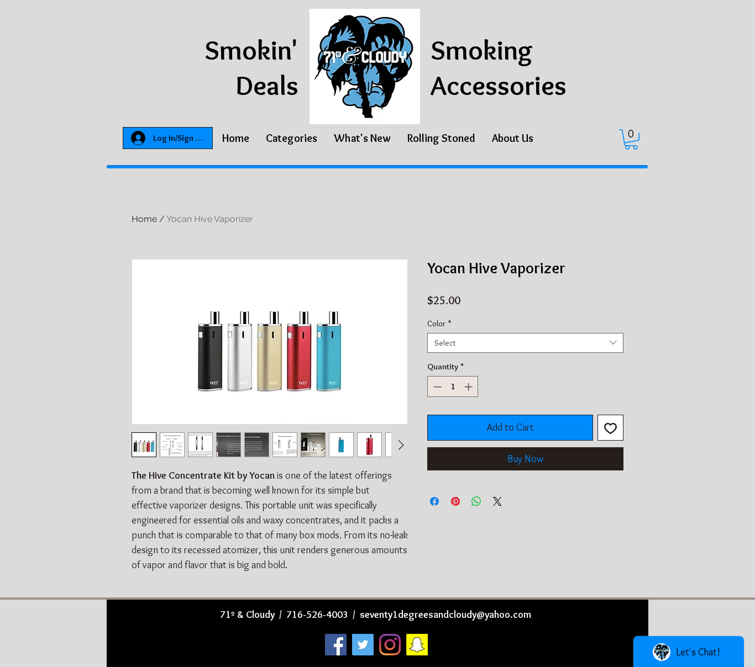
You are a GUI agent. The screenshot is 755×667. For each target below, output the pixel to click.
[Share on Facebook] (434, 501)
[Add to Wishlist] (610, 428)
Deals (266, 85)
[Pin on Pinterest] (455, 501)
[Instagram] (390, 644)
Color (439, 324)
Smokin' (251, 50)
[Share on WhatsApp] (476, 501)
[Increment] (469, 387)
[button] (292, 138)
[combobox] (525, 343)
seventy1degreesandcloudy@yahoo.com (445, 614)
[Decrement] (436, 387)
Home (144, 219)
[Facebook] (336, 644)
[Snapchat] (417, 644)
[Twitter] (363, 644)
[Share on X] (497, 501)
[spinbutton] (453, 387)
